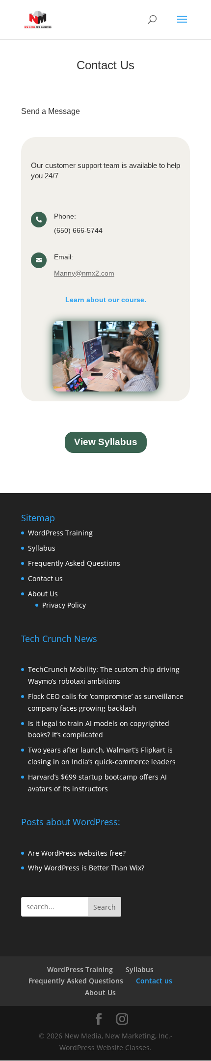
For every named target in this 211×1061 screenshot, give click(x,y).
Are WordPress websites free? (77, 853)
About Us (43, 593)
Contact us (45, 578)
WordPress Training (60, 532)
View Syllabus (105, 442)
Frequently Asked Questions (74, 563)
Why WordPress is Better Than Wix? (86, 867)
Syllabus (41, 548)
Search (104, 907)
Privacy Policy (64, 605)
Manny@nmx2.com (84, 273)
